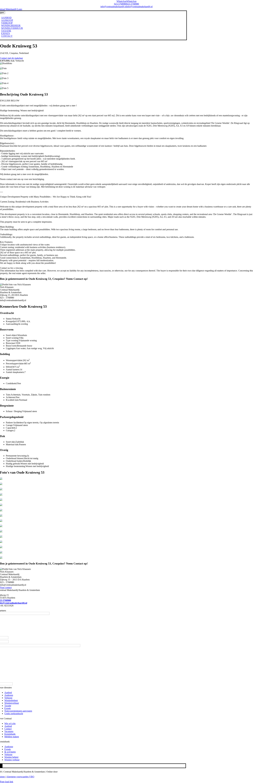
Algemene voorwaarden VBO (20, 776)
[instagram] (1, 765)
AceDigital (63, 771)
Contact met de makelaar (11, 58)
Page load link (6, 781)
